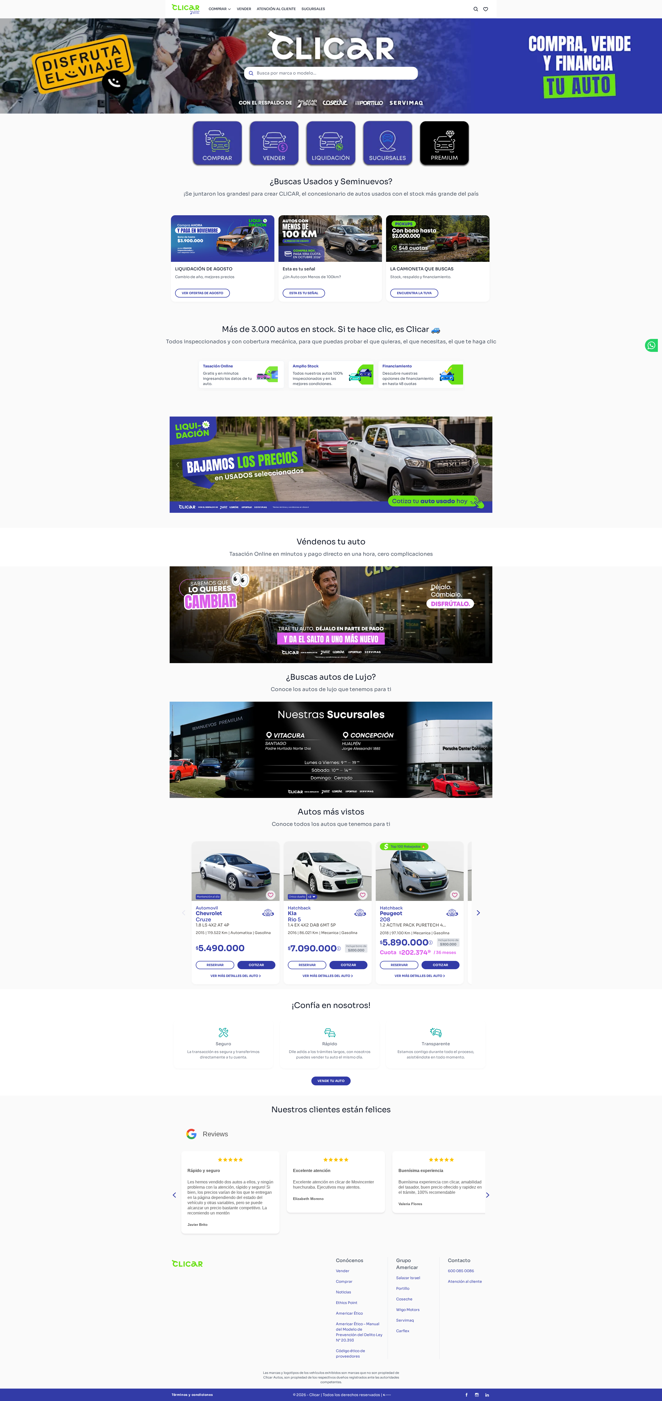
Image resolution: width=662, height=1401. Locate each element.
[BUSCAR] (475, 9)
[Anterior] (177, 464)
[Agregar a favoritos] (270, 895)
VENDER (244, 9)
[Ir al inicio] (186, 9)
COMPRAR (218, 9)
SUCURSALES (313, 9)
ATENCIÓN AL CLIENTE (276, 9)
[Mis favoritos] (485, 9)
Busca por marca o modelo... (286, 73)
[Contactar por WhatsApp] (651, 345)
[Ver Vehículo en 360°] (268, 913)
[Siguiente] (484, 464)
